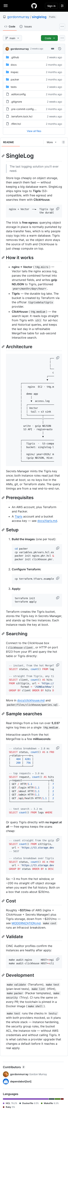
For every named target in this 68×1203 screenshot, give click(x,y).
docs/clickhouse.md (31, 700)
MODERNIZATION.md (26, 923)
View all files (34, 131)
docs (14, 64)
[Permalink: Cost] (3, 900)
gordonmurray (18, 17)
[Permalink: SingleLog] (3, 155)
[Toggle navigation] (5, 5)
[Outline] (63, 142)
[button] (58, 208)
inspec (14, 72)
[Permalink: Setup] (3, 529)
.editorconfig (18, 94)
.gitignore (16, 101)
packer (15, 79)
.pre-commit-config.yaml (25, 109)
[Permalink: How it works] (3, 257)
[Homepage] (34, 6)
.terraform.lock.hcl (21, 116)
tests (14, 86)
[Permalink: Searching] (3, 633)
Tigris (18, 516)
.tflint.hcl (16, 123)
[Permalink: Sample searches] (3, 713)
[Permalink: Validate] (3, 936)
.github (15, 57)
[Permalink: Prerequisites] (3, 497)
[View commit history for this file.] (60, 48)
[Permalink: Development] (3, 975)
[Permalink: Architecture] (3, 346)
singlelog (39, 17)
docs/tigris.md (47, 521)
